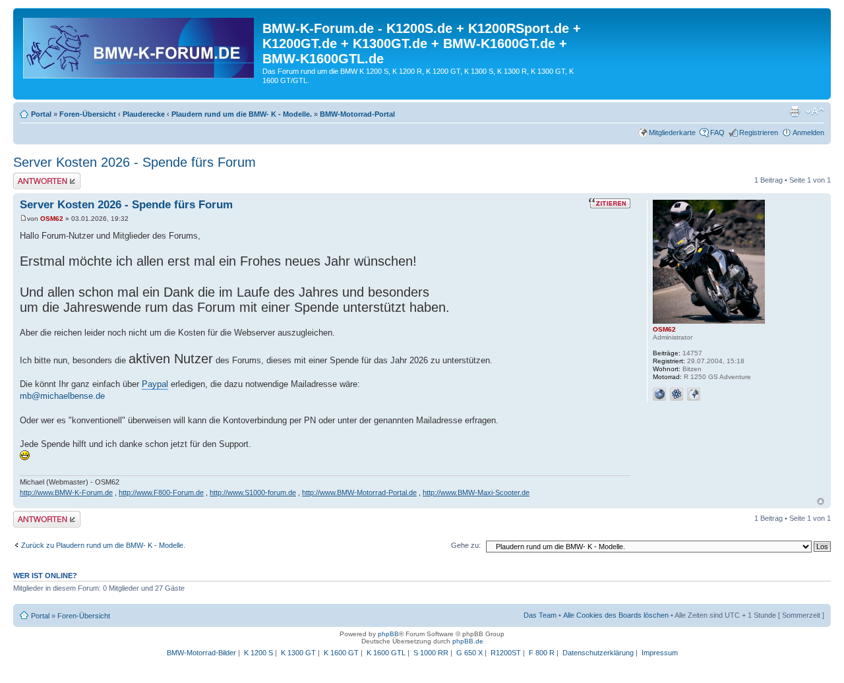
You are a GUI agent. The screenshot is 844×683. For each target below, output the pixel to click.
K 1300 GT (298, 653)
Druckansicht (794, 111)
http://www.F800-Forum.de (161, 492)
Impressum (660, 653)
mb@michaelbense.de (62, 396)
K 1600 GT (341, 653)
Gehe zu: (466, 545)
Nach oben (820, 501)
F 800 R (542, 653)
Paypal (155, 384)
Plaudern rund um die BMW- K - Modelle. (241, 114)
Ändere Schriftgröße (814, 111)
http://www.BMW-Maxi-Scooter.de (476, 492)
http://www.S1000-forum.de (253, 492)
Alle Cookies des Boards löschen (616, 615)
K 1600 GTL (386, 653)
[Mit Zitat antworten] (609, 203)
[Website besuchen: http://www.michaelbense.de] (659, 394)
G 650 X (469, 653)
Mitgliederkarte (672, 132)
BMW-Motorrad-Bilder (201, 653)
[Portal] (139, 45)
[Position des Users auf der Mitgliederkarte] (693, 394)
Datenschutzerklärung (598, 653)
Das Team (540, 615)
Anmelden (808, 132)
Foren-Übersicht (87, 114)
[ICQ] (676, 394)
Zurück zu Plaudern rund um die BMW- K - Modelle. (103, 545)
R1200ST (506, 653)
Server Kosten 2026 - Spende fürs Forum (134, 162)
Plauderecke (144, 114)
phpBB (388, 634)
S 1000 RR (430, 653)
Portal (41, 114)
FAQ (717, 132)
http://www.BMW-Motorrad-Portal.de (359, 492)
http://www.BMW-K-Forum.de (66, 492)
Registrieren (758, 132)
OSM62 (51, 218)
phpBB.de (467, 641)
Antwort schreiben (42, 177)
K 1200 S (258, 653)
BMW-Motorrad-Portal (357, 114)
